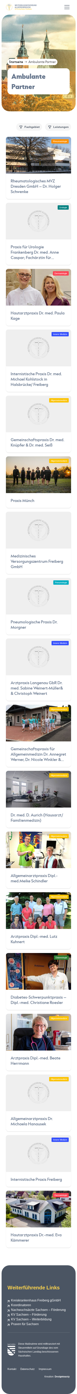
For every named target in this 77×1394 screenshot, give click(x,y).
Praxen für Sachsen (25, 1324)
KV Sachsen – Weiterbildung (31, 1319)
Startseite (16, 62)
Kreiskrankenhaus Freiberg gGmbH (36, 1300)
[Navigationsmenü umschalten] (67, 7)
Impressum (45, 1369)
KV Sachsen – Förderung (29, 1314)
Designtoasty (62, 1376)
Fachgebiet (32, 127)
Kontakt (12, 1369)
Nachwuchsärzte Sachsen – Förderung (38, 1309)
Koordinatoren (21, 1305)
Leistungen (61, 127)
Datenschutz (27, 1369)
